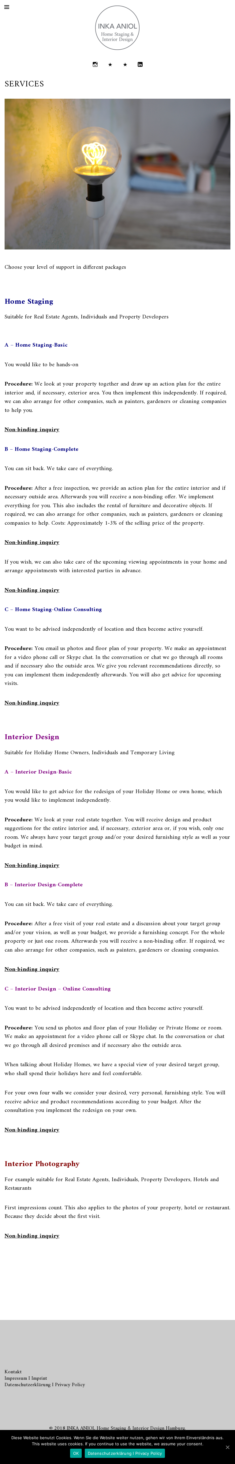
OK (76, 1453)
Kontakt (13, 1372)
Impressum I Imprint (26, 1378)
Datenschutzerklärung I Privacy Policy (45, 1385)
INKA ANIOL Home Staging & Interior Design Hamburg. (126, 1428)
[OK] (227, 1447)
